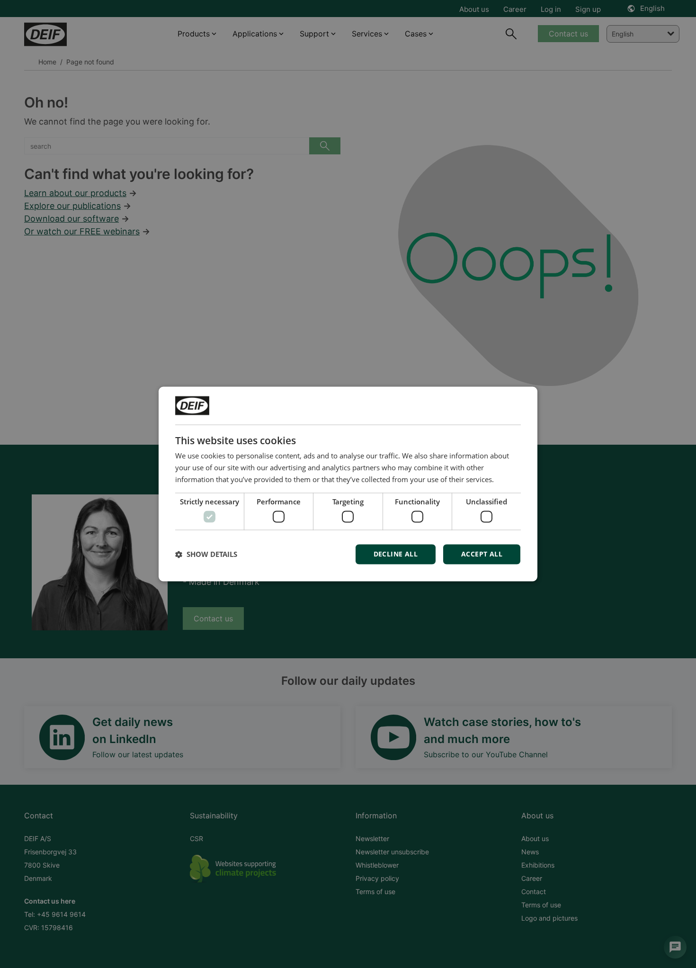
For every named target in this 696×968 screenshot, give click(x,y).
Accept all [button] (481, 554)
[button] (206, 554)
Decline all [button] (396, 554)
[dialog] (348, 483)
